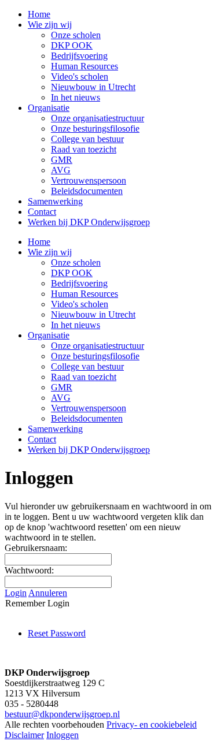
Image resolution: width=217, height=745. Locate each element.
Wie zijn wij (50, 252)
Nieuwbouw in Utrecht (93, 314)
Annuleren (47, 593)
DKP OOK (72, 273)
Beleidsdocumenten (87, 418)
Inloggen (62, 735)
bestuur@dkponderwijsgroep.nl (62, 714)
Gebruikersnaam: (36, 548)
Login (16, 593)
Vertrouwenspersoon (88, 408)
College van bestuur (87, 366)
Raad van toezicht (83, 377)
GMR (61, 387)
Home (39, 242)
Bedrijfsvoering (79, 283)
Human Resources (84, 294)
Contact (42, 439)
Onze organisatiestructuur (97, 346)
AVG (61, 398)
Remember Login (37, 603)
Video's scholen (79, 304)
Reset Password (57, 633)
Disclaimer (24, 735)
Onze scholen (76, 262)
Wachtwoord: (29, 570)
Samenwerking (55, 429)
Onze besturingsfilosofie (95, 356)
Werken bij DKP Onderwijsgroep (89, 450)
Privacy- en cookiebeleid (151, 724)
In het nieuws (75, 325)
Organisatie (48, 335)
